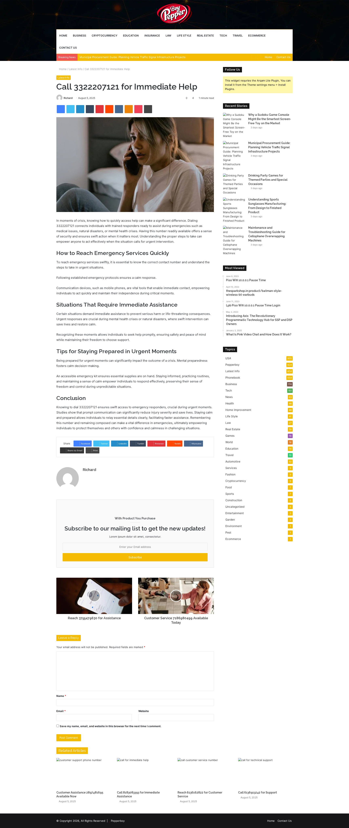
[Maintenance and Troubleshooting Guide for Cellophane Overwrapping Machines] (234, 240)
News (229, 397)
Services (231, 468)
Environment (233, 526)
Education (131, 35)
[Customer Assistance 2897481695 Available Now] (83, 773)
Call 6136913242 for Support (257, 792)
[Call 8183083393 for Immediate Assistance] (144, 773)
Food (228, 487)
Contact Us (68, 47)
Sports (229, 493)
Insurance (152, 35)
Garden (230, 519)
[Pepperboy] (174, 14)
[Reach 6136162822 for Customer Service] (205, 773)
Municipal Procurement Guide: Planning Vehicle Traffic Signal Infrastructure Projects (132, 57)
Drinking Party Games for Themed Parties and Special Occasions (267, 180)
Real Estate (205, 35)
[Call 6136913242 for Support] (265, 773)
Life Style (184, 35)
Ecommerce (257, 35)
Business (79, 35)
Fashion (230, 474)
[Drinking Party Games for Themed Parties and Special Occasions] (234, 184)
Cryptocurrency (104, 35)
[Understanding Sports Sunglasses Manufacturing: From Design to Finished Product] (234, 210)
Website (143, 711)
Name (61, 695)
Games (229, 435)
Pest (228, 532)
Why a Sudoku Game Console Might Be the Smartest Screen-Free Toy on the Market (269, 119)
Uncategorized (234, 506)
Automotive (232, 461)
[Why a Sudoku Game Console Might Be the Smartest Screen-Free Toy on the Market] (234, 125)
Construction (233, 500)
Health (229, 403)
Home (63, 35)
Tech (223, 35)
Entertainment (234, 513)
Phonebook (232, 377)
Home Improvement (238, 409)
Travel (238, 35)
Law (168, 35)
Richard (68, 97)
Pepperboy (232, 364)
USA (228, 358)
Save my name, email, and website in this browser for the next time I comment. (110, 726)
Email (61, 711)
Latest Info (75, 69)
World (229, 442)
